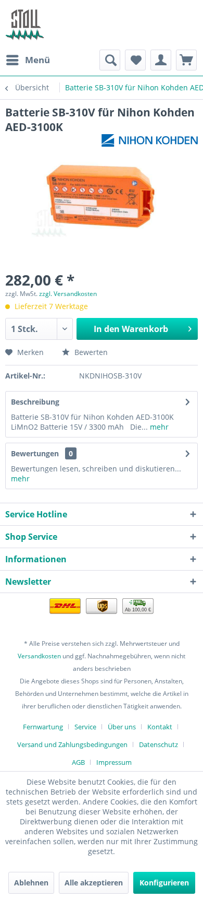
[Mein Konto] (160, 60)
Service (85, 726)
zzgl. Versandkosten (68, 293)
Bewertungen (35, 453)
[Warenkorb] (186, 60)
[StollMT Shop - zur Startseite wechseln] (24, 24)
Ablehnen (31, 883)
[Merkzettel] (135, 60)
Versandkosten (39, 656)
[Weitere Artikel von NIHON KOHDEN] (150, 143)
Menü (37, 60)
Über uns (122, 726)
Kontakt (159, 726)
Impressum (114, 762)
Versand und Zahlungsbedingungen (72, 744)
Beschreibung (35, 402)
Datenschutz (158, 744)
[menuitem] (27, 60)
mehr (158, 427)
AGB (78, 762)
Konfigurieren (164, 883)
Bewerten (90, 352)
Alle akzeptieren (94, 883)
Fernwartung (43, 726)
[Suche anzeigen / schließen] (109, 60)
